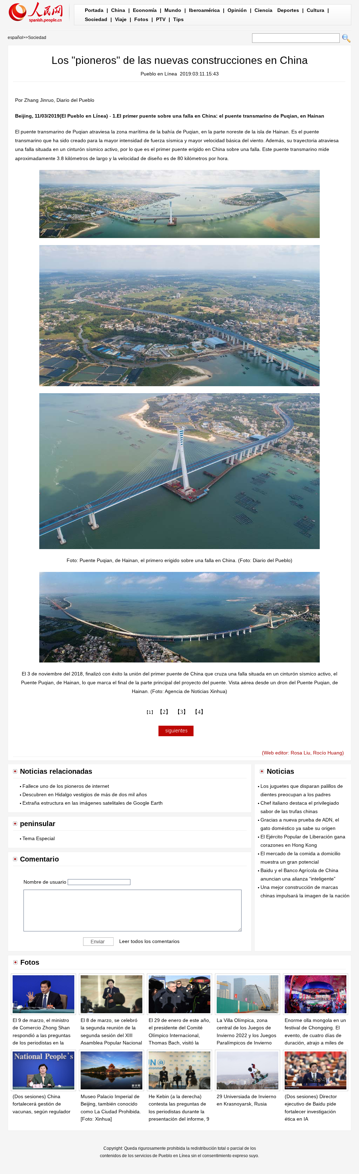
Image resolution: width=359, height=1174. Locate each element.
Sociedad (96, 19)
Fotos (141, 19)
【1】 (149, 712)
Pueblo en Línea (159, 74)
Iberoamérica (204, 10)
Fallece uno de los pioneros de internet (65, 786)
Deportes (288, 10)
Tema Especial (38, 838)
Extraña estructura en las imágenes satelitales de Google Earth (92, 803)
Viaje (121, 19)
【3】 (182, 712)
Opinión (237, 10)
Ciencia (263, 10)
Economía (145, 10)
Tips (178, 19)
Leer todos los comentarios (149, 941)
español (15, 37)
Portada (94, 10)
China (118, 10)
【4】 (199, 712)
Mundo (172, 10)
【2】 (164, 712)
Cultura (315, 10)
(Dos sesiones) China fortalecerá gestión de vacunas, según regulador (41, 1104)
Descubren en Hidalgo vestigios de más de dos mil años (84, 794)
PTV (160, 19)
